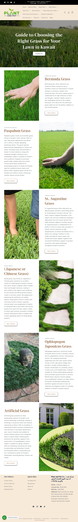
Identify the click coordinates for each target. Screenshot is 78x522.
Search (30, 489)
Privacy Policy (8, 480)
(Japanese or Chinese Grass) (16, 271)
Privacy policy (45, 518)
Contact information (40, 520)
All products (31, 483)
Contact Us (39, 53)
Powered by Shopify (27, 518)
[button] (43, 7)
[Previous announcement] (25, 2)
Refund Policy (8, 486)
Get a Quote (51, 113)
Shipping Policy (8, 489)
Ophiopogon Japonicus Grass (58, 344)
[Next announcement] (52, 2)
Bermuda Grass (57, 78)
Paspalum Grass (17, 130)
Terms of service (55, 518)
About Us (30, 486)
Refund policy (37, 518)
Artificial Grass (16, 410)
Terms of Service (9, 483)
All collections (32, 480)
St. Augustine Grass (56, 201)
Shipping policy (64, 518)
